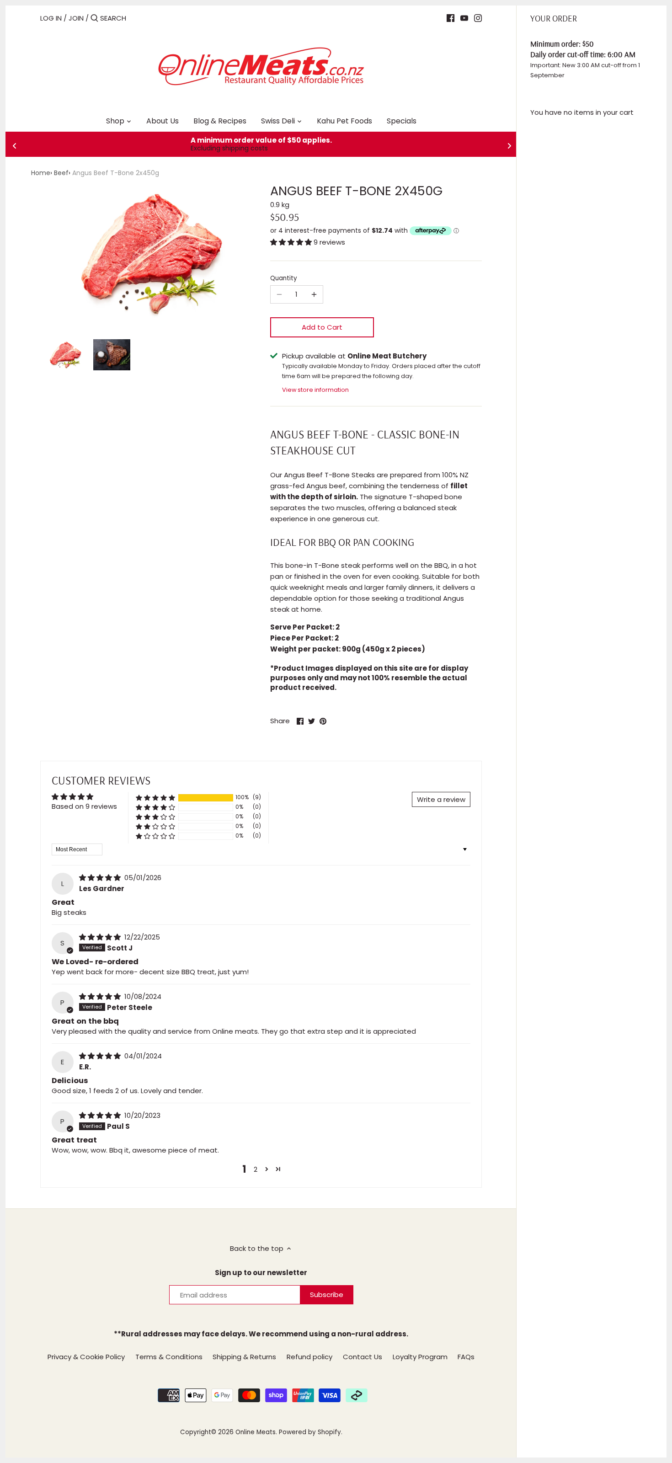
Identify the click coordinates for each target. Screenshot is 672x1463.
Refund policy (309, 1357)
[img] (101, 877)
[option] (64, 355)
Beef (61, 172)
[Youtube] (464, 18)
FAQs (466, 1357)
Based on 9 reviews (84, 806)
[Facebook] (450, 18)
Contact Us (362, 1357)
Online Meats (255, 1432)
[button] (292, 242)
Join (76, 18)
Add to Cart (322, 327)
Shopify (329, 1432)
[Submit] (94, 18)
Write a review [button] (441, 799)
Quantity (283, 278)
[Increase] (314, 294)
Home (40, 172)
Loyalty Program (420, 1357)
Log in (51, 18)
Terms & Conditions (169, 1357)
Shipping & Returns (244, 1357)
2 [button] (255, 1169)
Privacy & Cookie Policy (86, 1357)
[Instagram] (478, 18)
